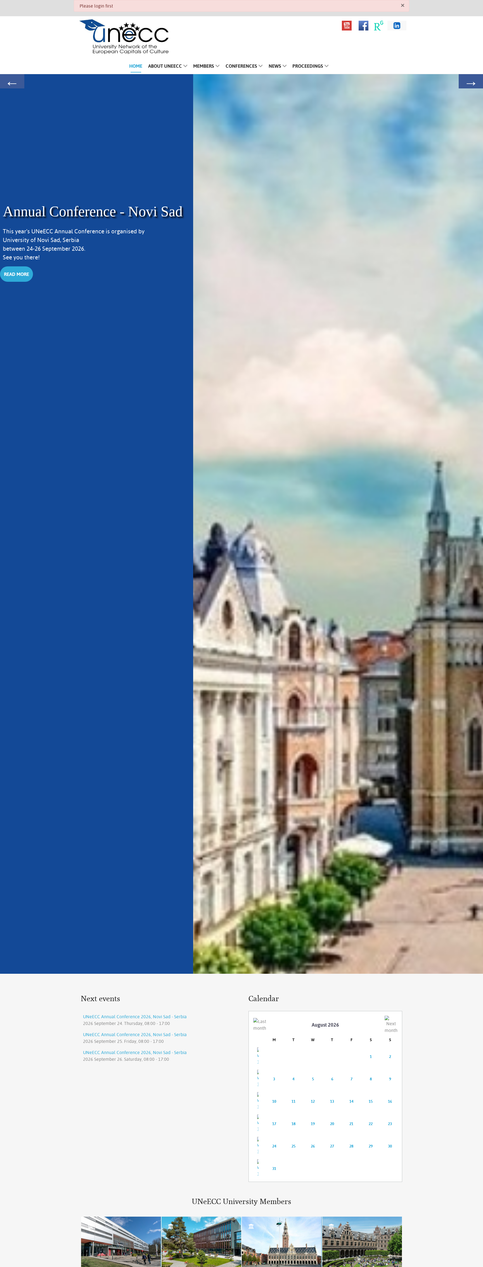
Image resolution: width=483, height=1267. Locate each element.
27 (332, 1146)
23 (390, 1123)
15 (371, 1101)
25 (293, 1146)
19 (313, 1123)
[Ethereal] (124, 36)
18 (293, 1123)
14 (351, 1101)
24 (274, 1146)
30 (390, 1146)
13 (332, 1101)
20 (332, 1123)
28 (351, 1146)
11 (293, 1101)
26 (313, 1146)
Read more (16, 274)
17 (274, 1123)
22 (371, 1123)
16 (390, 1101)
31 (274, 1168)
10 (274, 1101)
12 (313, 1101)
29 (371, 1146)
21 (351, 1123)
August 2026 (325, 1025)
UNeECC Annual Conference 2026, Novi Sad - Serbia (135, 1016)
